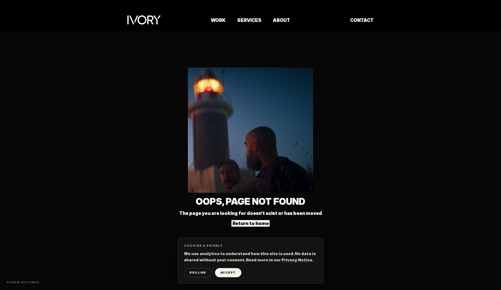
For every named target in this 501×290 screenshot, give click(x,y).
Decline (197, 272)
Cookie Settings (22, 282)
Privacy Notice (297, 259)
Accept (228, 272)
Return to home (250, 223)
